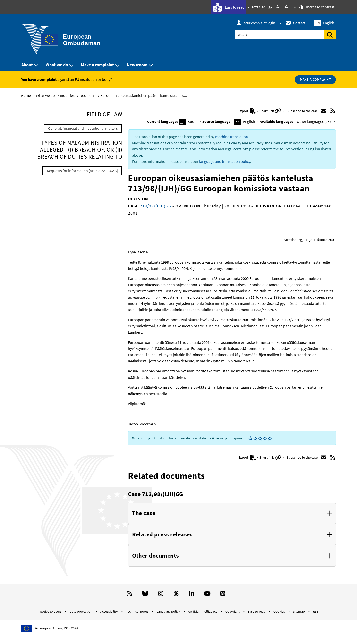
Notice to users (51, 611)
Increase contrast (320, 6)
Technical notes (137, 611)
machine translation (231, 136)
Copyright (232, 611)
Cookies (279, 611)
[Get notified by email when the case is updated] (323, 110)
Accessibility (109, 611)
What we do (57, 65)
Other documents (155, 555)
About (27, 65)
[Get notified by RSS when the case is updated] (332, 110)
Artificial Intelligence (203, 611)
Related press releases (162, 534)
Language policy (168, 611)
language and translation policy (224, 161)
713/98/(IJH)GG (155, 206)
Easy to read (234, 7)
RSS (315, 611)
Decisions (87, 95)
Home (26, 95)
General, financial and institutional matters (83, 128)
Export (243, 111)
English (324, 22)
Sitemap (299, 611)
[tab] (232, 513)
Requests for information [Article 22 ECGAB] (82, 170)
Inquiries (67, 95)
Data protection (81, 611)
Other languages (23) (314, 121)
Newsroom (137, 65)
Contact (299, 22)
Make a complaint (97, 65)
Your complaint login (259, 22)
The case (143, 513)
